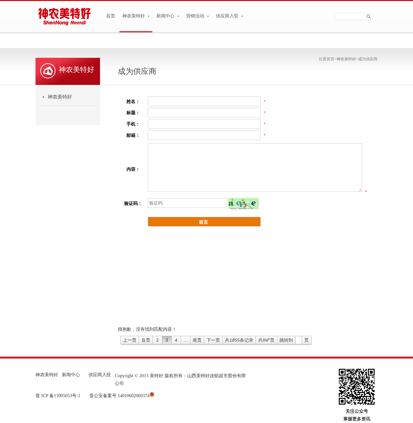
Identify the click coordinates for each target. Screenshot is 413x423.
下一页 (213, 340)
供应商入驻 (228, 16)
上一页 (129, 340)
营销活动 (196, 16)
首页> (332, 59)
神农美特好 (134, 16)
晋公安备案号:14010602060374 (118, 395)
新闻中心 (166, 16)
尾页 (197, 340)
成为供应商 (368, 59)
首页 (110, 16)
